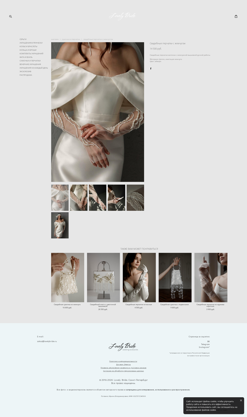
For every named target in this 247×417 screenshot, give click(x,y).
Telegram (205, 344)
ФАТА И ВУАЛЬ (26, 57)
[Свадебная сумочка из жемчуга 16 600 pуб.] (67, 277)
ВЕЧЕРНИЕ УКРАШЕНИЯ (30, 64)
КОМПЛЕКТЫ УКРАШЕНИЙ (31, 53)
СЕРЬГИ (23, 39)
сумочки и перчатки (71, 39)
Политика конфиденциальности (123, 361)
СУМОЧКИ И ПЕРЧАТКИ (30, 60)
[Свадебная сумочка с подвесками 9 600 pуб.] (175, 277)
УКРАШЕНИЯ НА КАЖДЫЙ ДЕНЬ (34, 68)
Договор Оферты (123, 364)
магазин (55, 39)
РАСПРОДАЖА (26, 75)
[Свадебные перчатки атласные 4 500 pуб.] (139, 277)
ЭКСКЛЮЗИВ (25, 71)
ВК (208, 341)
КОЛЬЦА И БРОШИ (28, 50)
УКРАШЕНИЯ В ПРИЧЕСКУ (31, 42)
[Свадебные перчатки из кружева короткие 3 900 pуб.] (210, 277)
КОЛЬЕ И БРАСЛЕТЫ (28, 46)
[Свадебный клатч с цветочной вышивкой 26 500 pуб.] (103, 277)
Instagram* (204, 347)
